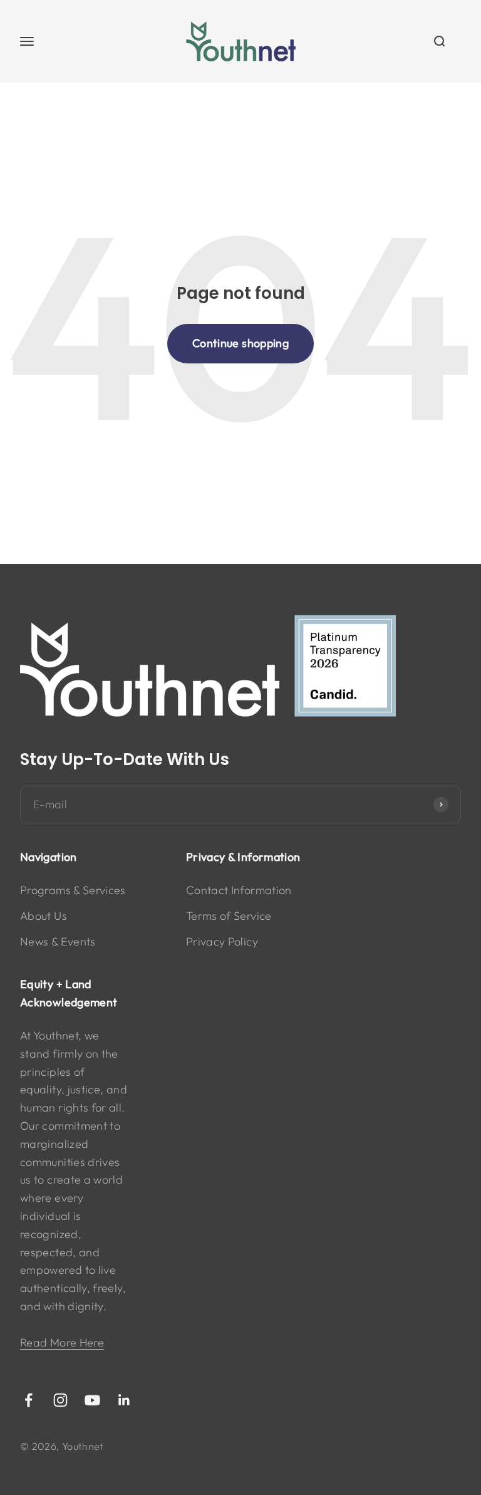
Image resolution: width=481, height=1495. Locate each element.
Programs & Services (73, 890)
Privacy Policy (222, 941)
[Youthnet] (240, 666)
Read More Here (62, 1342)
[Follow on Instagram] (60, 1400)
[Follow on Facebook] (28, 1400)
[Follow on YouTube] (92, 1400)
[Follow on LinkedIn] (124, 1400)
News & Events (58, 941)
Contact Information (239, 890)
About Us (43, 916)
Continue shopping (240, 343)
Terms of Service (229, 916)
